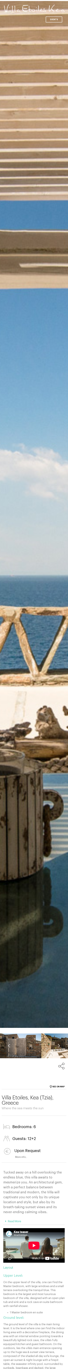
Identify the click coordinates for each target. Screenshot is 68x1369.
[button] (54, 19)
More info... (15, 1157)
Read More (14, 1221)
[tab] (34, 1221)
